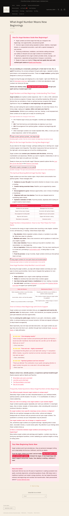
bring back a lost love (21, 81)
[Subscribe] (45, 496)
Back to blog (35, 486)
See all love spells (18, 384)
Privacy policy (30, 512)
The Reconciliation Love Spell (21, 382)
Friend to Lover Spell (32, 163)
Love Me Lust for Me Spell (20, 380)
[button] (58, 9)
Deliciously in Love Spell (38, 283)
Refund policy (23, 512)
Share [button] (12, 32)
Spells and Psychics (35, 62)
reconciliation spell (34, 249)
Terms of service (37, 512)
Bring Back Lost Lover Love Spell (22, 378)
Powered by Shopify (16, 512)
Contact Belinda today (23, 479)
